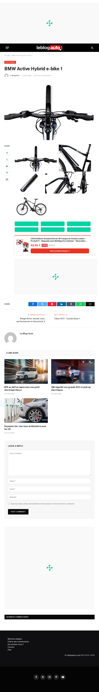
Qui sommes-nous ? (16, 644)
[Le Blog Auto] (49, 48)
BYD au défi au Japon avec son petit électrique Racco (22, 388)
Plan (9, 650)
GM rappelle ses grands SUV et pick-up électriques (71, 388)
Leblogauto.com (73, 655)
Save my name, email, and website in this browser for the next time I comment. (43, 504)
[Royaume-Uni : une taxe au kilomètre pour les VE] (26, 410)
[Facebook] (7, 152)
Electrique (10, 62)
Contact (11, 647)
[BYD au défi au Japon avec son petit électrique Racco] (26, 371)
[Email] (7, 179)
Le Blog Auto (15, 75)
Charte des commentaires (18, 642)
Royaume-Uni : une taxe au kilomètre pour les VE (25, 427)
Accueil (7, 55)
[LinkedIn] (7, 166)
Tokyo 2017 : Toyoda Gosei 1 (67, 318)
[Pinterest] (7, 172)
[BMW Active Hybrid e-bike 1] (49, 110)
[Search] (92, 48)
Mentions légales (15, 639)
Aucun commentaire (43, 75)
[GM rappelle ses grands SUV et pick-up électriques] (73, 371)
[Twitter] (7, 159)
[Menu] (7, 48)
